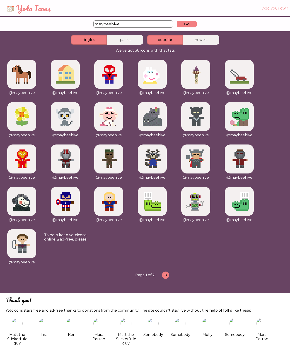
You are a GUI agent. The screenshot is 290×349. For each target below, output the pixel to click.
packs (125, 40)
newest (201, 40)
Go (187, 24)
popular (165, 40)
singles (89, 40)
